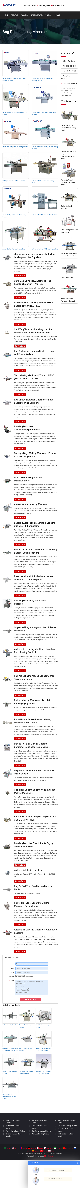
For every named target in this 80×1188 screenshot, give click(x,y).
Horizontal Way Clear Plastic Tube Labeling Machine (43, 1049)
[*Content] (9, 995)
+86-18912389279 (30, 6)
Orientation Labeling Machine (41, 1131)
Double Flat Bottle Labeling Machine (9, 1072)
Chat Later (64, 1182)
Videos (48, 15)
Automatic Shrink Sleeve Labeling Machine (44, 215)
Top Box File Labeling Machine (25, 1026)
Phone (12, 972)
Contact (57, 15)
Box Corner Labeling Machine (67, 1126)
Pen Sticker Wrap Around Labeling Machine (26, 1072)
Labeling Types (37, 15)
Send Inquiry (32, 999)
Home (6, 15)
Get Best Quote (20, 276)
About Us (14, 15)
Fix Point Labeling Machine (9, 1025)
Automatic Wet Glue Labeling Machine (13, 249)
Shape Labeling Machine (68, 277)
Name (12, 964)
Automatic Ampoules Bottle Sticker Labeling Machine (68, 182)
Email (12, 968)
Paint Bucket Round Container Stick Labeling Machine (9, 1097)
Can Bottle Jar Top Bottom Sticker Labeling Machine (68, 127)
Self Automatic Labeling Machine (25, 1049)
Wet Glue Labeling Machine (40, 1134)
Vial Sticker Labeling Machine (15, 1131)
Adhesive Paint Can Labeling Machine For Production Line (10, 1049)
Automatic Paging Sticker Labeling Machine (15, 147)
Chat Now (54, 1182)
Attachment (11, 976)
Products (24, 15)
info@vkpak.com (58, 6)
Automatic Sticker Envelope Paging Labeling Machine (43, 1072)
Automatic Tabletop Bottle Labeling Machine (45, 249)
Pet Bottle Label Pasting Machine (42, 1026)
